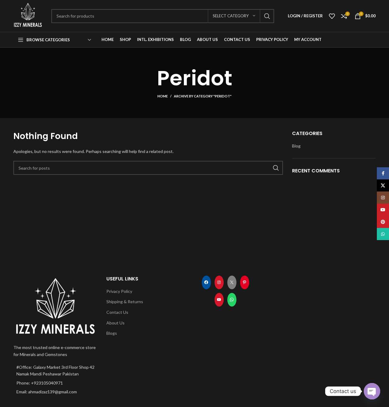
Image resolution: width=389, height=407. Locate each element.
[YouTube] (219, 300)
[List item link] (55, 383)
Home (162, 96)
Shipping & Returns (124, 301)
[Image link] (55, 306)
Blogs (111, 333)
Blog (296, 145)
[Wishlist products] (332, 16)
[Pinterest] (244, 282)
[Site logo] (27, 15)
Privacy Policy (119, 291)
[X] (231, 282)
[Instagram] (219, 282)
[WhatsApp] (231, 300)
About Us (115, 322)
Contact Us (117, 312)
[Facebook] (206, 282)
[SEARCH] (267, 16)
